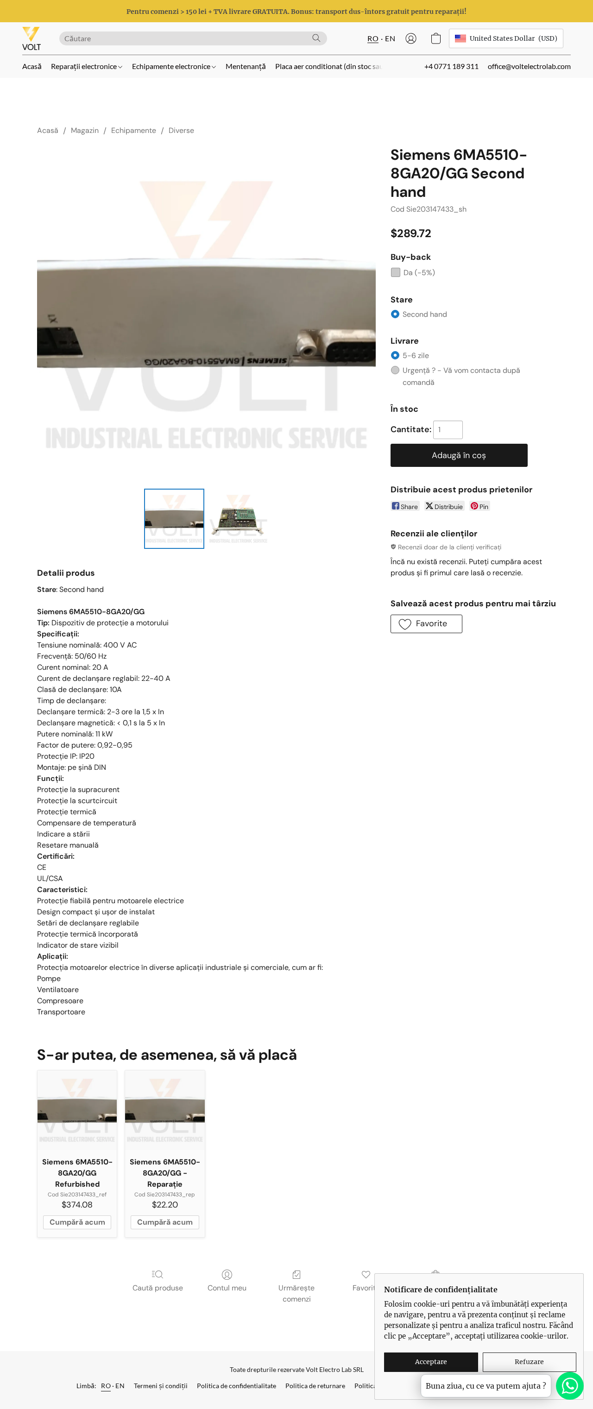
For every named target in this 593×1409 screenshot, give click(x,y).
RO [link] (106, 1386)
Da (419, 272)
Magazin (85, 130)
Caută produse (157, 1288)
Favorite (366, 1288)
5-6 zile (416, 355)
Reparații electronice (84, 66)
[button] (31, 38)
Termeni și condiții (161, 1386)
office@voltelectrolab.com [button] (529, 66)
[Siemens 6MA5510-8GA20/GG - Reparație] (164, 1110)
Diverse (181, 130)
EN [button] (390, 38)
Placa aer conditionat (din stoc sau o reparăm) (347, 66)
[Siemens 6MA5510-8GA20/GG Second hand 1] (238, 519)
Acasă (32, 66)
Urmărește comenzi (296, 1293)
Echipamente (133, 130)
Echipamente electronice (172, 66)
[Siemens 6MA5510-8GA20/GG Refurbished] (77, 1110)
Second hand (425, 314)
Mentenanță (246, 66)
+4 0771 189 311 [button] (451, 66)
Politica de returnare (315, 1386)
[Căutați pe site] (316, 37)
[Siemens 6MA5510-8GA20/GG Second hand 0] (174, 519)
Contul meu (227, 1288)
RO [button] (373, 38)
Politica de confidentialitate (236, 1386)
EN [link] (120, 1386)
